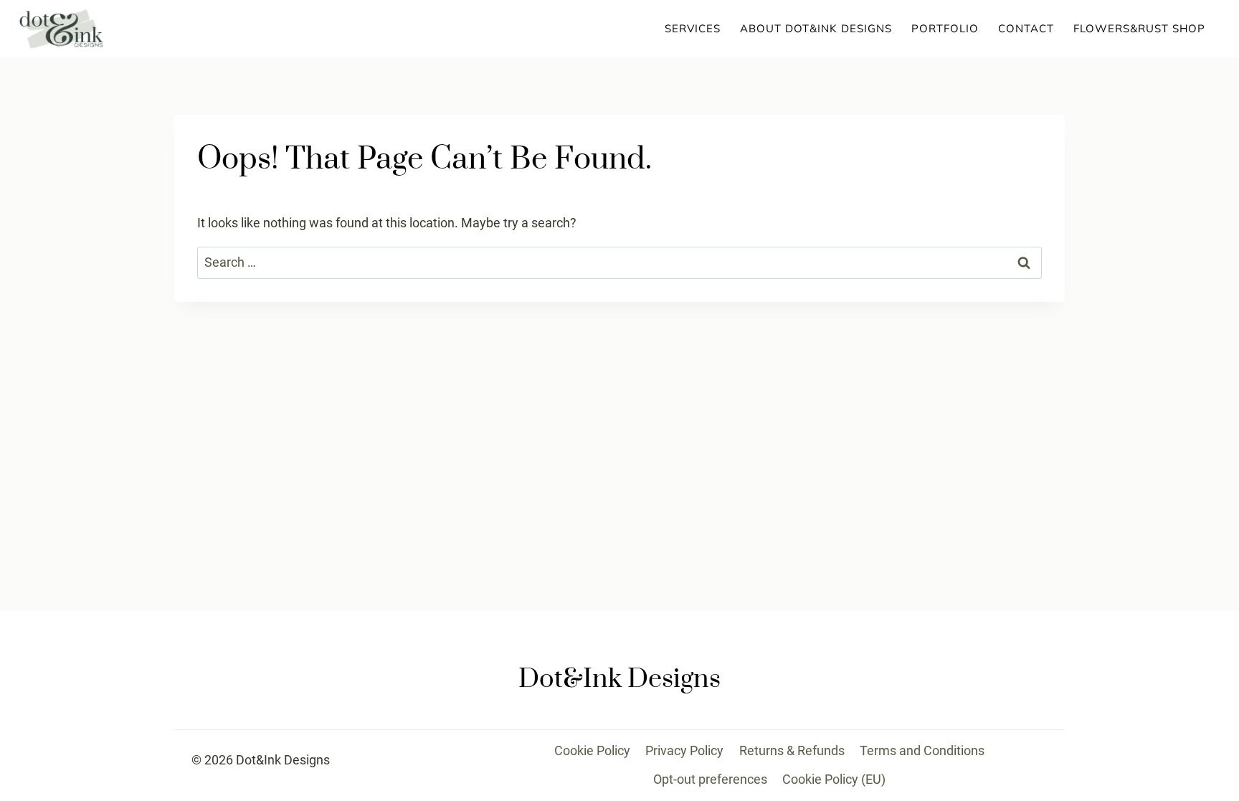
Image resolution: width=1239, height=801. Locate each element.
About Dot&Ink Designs (816, 28)
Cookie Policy (592, 750)
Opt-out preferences (710, 779)
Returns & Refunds (792, 750)
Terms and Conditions (922, 750)
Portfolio (945, 28)
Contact (1026, 28)
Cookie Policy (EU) (834, 779)
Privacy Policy (684, 750)
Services (693, 28)
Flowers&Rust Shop (1139, 28)
